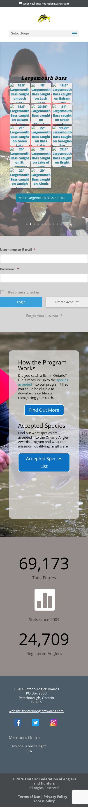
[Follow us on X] (35, 725)
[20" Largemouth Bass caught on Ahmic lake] (41, 188)
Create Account (67, 302)
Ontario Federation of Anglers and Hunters (50, 781)
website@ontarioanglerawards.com (36, 711)
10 (61, 224)
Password (9, 269)
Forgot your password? (44, 315)
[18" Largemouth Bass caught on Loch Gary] (41, 103)
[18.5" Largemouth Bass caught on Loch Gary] (20, 103)
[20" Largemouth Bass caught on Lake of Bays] (41, 167)
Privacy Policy (55, 796)
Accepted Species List (44, 462)
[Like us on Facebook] (17, 725)
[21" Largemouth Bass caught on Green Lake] (62, 124)
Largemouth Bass (44, 78)
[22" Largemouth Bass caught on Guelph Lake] (20, 188)
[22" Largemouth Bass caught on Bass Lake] (41, 145)
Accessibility (44, 801)
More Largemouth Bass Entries (42, 198)
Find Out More (44, 410)
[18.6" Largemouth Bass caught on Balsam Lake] (62, 103)
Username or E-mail (18, 249)
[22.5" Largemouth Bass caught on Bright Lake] (62, 167)
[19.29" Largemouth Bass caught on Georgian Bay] (62, 145)
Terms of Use (29, 796)
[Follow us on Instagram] (53, 725)
